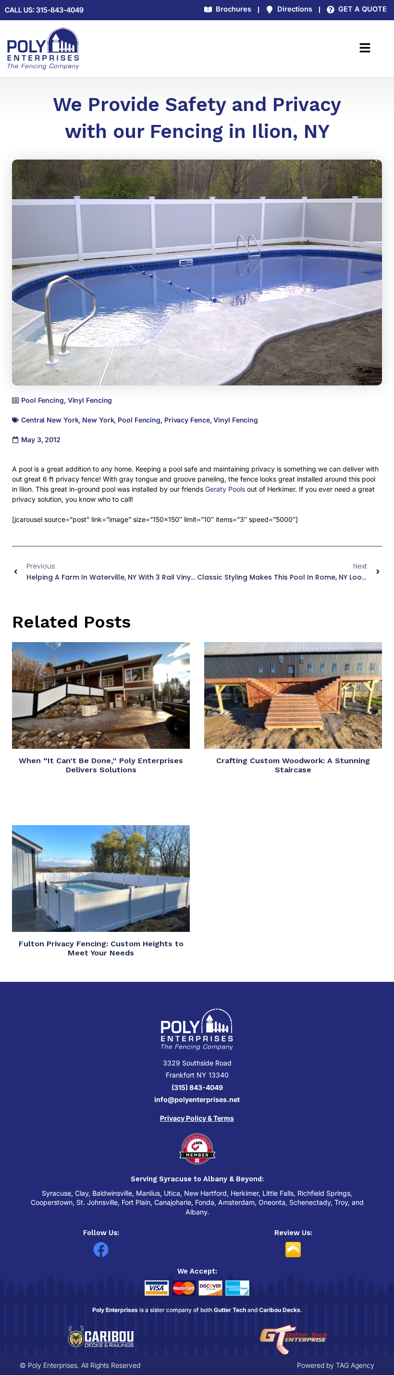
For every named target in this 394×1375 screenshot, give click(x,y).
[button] (277, 48)
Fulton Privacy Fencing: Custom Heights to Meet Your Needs (101, 948)
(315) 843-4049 (197, 1087)
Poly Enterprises (115, 1309)
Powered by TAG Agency (335, 1365)
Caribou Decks (279, 1309)
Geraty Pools (225, 489)
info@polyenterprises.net (197, 1099)
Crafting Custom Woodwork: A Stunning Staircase (293, 765)
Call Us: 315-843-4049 (44, 10)
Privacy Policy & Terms (197, 1118)
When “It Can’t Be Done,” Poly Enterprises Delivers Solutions (101, 765)
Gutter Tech (230, 1309)
